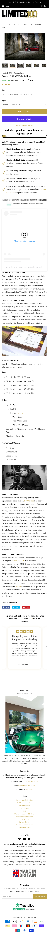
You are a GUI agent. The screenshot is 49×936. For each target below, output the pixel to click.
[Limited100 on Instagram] (29, 840)
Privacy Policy (24, 822)
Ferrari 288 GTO (18, 560)
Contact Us (25, 819)
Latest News (24, 690)
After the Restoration (24, 694)
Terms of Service (24, 828)
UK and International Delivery (24, 814)
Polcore (20, 413)
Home (4, 25)
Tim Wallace (29, 501)
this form (29, 790)
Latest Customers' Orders (24, 803)
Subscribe (40, 896)
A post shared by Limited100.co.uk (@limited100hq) (25, 267)
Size (3, 90)
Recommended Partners (24, 817)
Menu (7, 6)
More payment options (24, 125)
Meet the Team (24, 806)
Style (4, 100)
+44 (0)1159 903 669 (30, 782)
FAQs (24, 811)
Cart (45, 6)
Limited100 (31, 917)
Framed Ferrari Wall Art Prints (18, 25)
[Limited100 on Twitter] (19, 840)
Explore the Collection (24, 800)
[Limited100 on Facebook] (24, 840)
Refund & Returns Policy (24, 825)
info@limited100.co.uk (26, 786)
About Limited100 (24, 808)
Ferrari (18, 586)
